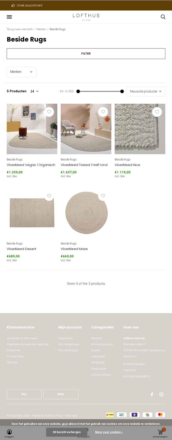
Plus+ (59, 415)
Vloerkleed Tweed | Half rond (84, 164)
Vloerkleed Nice (127, 164)
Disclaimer (13, 350)
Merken (41, 29)
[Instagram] (161, 394)
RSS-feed (71, 415)
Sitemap (12, 362)
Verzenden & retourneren (22, 338)
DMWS (48, 415)
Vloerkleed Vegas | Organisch (31, 164)
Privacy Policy (15, 356)
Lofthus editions (101, 374)
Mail (61, 394)
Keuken (95, 350)
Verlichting (98, 362)
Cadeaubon (98, 368)
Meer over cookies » (109, 432)
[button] (10, 17)
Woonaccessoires (102, 344)
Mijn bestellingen (69, 344)
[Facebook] (152, 394)
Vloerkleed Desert (21, 248)
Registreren (65, 338)
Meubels (96, 338)
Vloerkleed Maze (74, 248)
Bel (24, 394)
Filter (85, 53)
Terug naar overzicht (20, 29)
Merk (16, 72)
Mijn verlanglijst (68, 350)
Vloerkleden (98, 356)
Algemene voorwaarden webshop (28, 344)
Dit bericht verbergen (67, 432)
